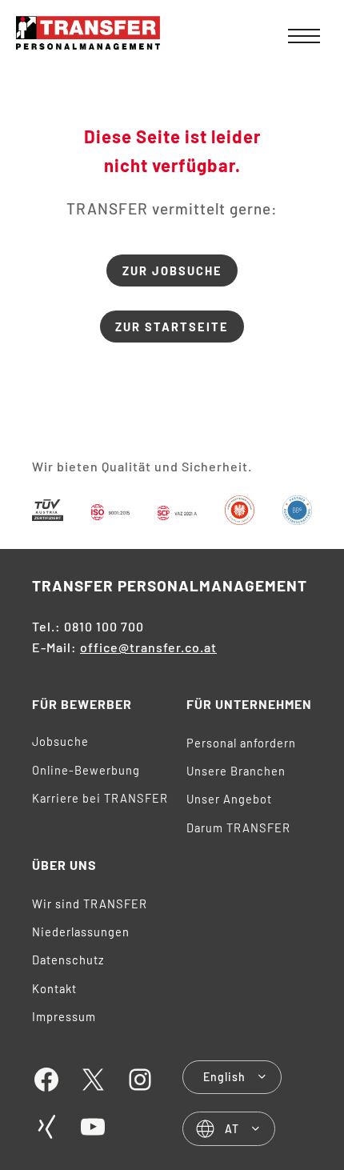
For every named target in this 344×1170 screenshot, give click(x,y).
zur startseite (172, 326)
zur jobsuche (172, 270)
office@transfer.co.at (148, 647)
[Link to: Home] (88, 35)
